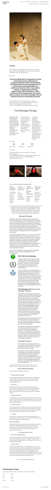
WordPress (47, 486)
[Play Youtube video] (17, 171)
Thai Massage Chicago (5, 2)
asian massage (30, 305)
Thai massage (30, 451)
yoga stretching (33, 283)
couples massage (36, 312)
